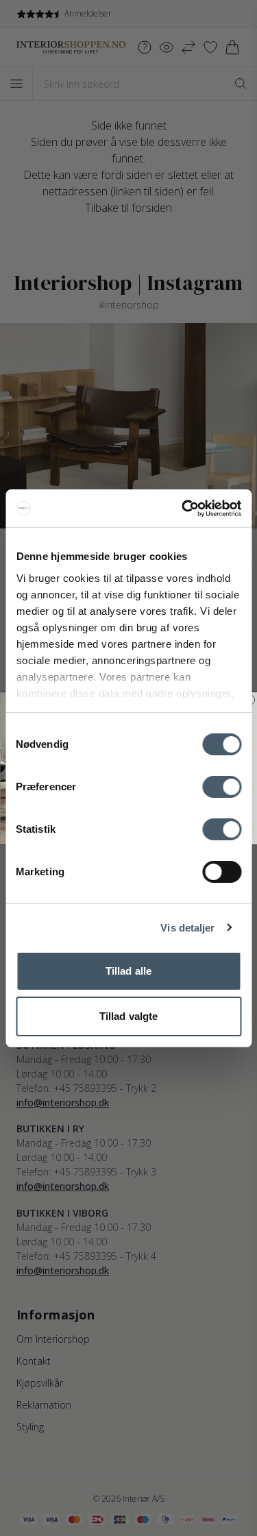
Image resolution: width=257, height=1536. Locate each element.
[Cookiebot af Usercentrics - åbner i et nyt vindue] (183, 508)
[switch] (221, 787)
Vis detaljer (187, 928)
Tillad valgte (128, 1016)
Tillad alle (128, 971)
